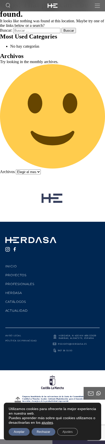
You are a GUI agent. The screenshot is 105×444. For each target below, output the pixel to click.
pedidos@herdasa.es (72, 344)
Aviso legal (13, 335)
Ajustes (67, 432)
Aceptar (19, 432)
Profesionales (19, 284)
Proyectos (16, 275)
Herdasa (13, 293)
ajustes (47, 422)
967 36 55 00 (65, 350)
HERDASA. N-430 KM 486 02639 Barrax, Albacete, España (77, 336)
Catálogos (15, 302)
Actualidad (16, 310)
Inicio (11, 266)
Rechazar (43, 432)
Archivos (7, 172)
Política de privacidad (21, 340)
